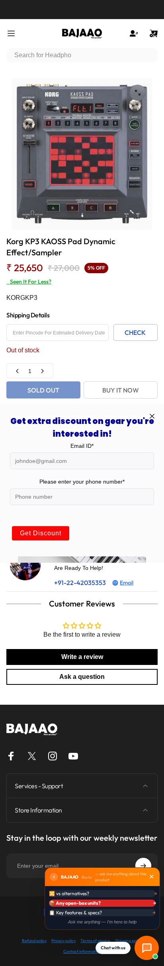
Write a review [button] (82, 656)
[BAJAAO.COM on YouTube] (73, 756)
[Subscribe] (143, 866)
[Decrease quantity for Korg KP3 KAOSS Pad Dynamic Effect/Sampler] (17, 371)
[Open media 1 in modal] (138, 93)
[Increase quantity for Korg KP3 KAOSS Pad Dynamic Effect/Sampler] (42, 371)
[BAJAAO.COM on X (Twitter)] (32, 756)
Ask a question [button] (82, 676)
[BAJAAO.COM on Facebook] (11, 756)
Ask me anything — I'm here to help (102, 921)
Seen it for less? (28, 281)
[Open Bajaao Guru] (147, 948)
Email (126, 582)
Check (135, 332)
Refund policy (34, 940)
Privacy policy (63, 940)
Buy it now (120, 390)
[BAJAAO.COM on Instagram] (52, 756)
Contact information (82, 951)
